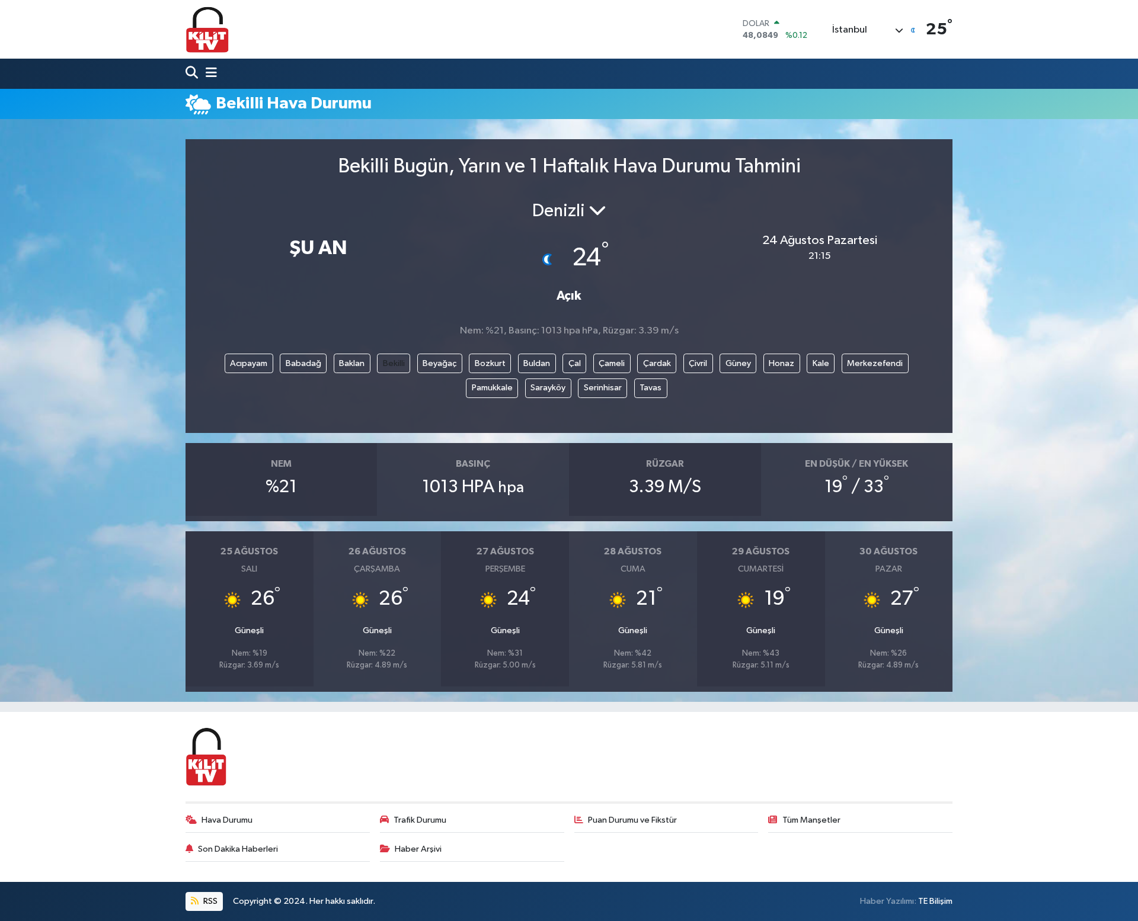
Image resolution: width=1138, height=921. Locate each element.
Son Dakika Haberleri (238, 849)
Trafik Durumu (420, 820)
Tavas (650, 387)
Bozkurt (490, 363)
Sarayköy (547, 387)
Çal (574, 363)
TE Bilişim (935, 901)
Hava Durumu (227, 820)
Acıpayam (248, 363)
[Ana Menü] (208, 73)
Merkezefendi (875, 363)
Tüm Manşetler (811, 820)
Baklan (352, 363)
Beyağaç (439, 363)
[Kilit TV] (207, 29)
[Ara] (193, 73)
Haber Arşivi (418, 849)
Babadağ (303, 363)
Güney (738, 363)
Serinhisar (603, 387)
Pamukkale (492, 387)
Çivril (698, 363)
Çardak (657, 363)
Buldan (536, 363)
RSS (210, 901)
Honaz (781, 363)
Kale (821, 363)
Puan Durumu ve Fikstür (632, 820)
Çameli (612, 363)
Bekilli (394, 363)
